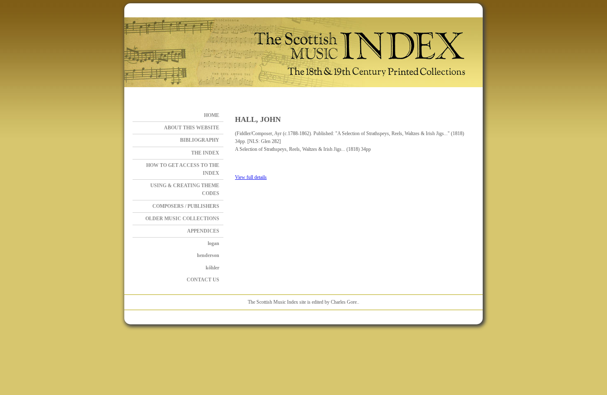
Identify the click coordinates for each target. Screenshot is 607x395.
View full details (251, 177)
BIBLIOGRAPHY (199, 140)
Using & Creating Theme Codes (184, 189)
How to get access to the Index (182, 169)
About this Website (191, 128)
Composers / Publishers (185, 206)
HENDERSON (208, 255)
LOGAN (213, 243)
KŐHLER (212, 268)
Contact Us (203, 280)
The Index (205, 153)
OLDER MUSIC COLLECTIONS (182, 218)
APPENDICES (203, 231)
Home (211, 115)
